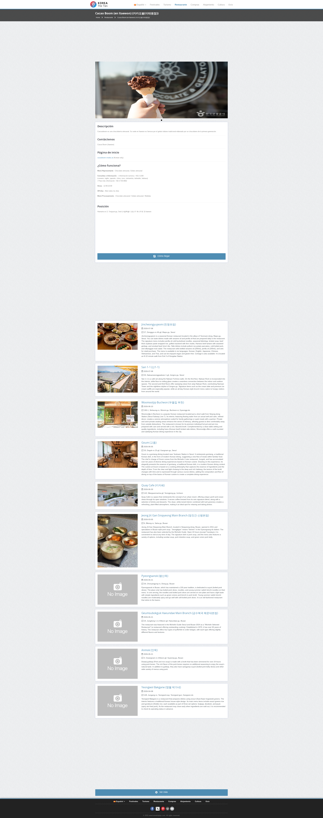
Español (140, 5)
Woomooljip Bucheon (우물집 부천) (162, 402)
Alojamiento (208, 5)
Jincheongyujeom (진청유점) (158, 324)
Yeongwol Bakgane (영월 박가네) (161, 687)
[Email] (172, 809)
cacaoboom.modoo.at (105, 158)
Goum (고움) (149, 442)
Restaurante (181, 5)
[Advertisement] (161, 41)
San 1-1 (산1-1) (150, 367)
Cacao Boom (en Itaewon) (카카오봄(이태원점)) (133, 17)
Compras (195, 5)
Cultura (221, 5)
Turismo (167, 5)
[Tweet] (157, 809)
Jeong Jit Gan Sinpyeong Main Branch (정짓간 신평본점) (175, 515)
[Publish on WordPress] (168, 809)
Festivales (155, 5)
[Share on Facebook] (152, 809)
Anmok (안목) (149, 650)
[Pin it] (163, 809)
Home (98, 17)
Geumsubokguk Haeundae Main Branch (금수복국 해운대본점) (179, 613)
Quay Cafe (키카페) (153, 485)
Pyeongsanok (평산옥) (154, 576)
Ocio (230, 5)
